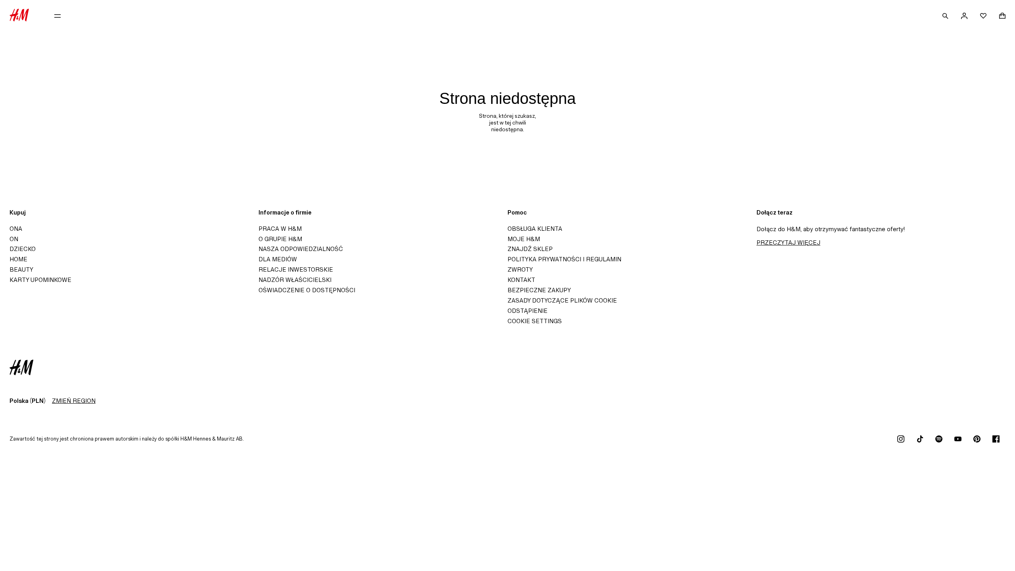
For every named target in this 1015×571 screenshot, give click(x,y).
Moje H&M (524, 239)
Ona (16, 228)
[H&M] (19, 16)
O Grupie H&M (280, 239)
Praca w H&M (280, 228)
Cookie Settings (535, 321)
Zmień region (74, 400)
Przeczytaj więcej (788, 242)
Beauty (21, 269)
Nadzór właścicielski (295, 279)
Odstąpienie (528, 310)
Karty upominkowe (40, 279)
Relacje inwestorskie (296, 269)
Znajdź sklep (530, 248)
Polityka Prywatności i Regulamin (564, 259)
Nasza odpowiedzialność (301, 248)
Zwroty (520, 269)
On (14, 239)
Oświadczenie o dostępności (307, 290)
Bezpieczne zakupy (539, 290)
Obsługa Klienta (535, 228)
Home (18, 259)
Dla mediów (278, 259)
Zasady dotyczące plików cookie (562, 300)
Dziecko (23, 248)
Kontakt (521, 279)
